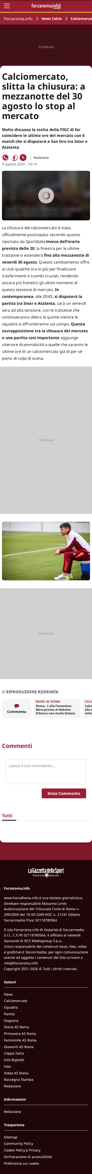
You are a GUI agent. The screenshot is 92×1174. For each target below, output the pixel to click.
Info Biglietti (14, 1059)
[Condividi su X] (23, 157)
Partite (9, 1014)
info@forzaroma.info (21, 963)
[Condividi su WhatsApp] (5, 157)
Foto (7, 1066)
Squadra (11, 1007)
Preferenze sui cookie (21, 1163)
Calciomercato (15, 1000)
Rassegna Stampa (18, 1079)
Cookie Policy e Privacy (22, 1150)
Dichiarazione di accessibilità (28, 1156)
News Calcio (51, 18)
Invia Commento (64, 793)
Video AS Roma (16, 1073)
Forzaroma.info (18, 18)
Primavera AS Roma (20, 1033)
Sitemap (10, 1137)
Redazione (12, 1086)
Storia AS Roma (16, 1027)
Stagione (11, 1020)
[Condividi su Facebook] (14, 157)
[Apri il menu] (7, 6)
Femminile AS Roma (20, 1040)
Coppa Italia (14, 1053)
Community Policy (18, 1143)
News (8, 994)
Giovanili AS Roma (19, 1046)
